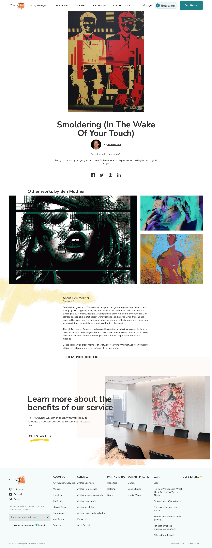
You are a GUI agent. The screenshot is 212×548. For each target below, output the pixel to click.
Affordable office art (164, 535)
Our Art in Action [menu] (121, 5)
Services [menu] (81, 5)
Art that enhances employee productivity (165, 527)
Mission (57, 489)
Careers (57, 525)
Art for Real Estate (87, 489)
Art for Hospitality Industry (91, 513)
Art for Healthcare (86, 501)
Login (149, 5)
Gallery (131, 483)
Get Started (191, 5)
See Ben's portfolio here (80, 357)
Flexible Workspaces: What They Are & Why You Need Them (168, 492)
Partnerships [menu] (99, 5)
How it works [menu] (63, 5)
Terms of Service (195, 543)
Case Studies (134, 489)
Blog (156, 483)
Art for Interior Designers (90, 495)
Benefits (57, 495)
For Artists (82, 519)
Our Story (58, 501)
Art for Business (85, 483)
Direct (110, 495)
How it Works (60, 507)
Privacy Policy (177, 543)
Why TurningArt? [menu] (40, 5)
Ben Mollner (114, 144)
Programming (59, 513)
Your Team (58, 519)
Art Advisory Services (64, 483)
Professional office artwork (167, 501)
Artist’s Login (84, 525)
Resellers (112, 483)
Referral (111, 489)
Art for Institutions (86, 507)
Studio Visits (134, 495)
